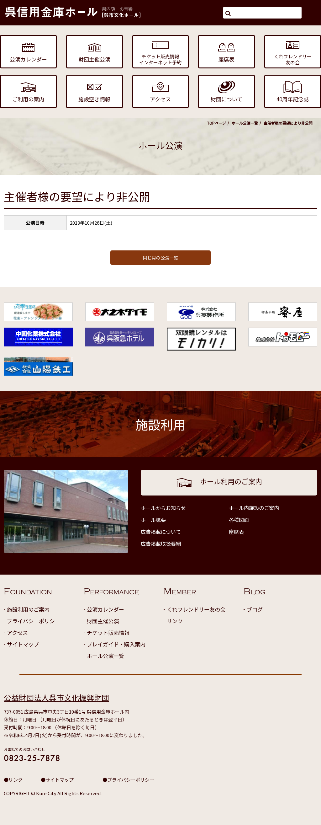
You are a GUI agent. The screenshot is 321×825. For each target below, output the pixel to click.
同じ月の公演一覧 (160, 257)
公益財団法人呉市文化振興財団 (56, 697)
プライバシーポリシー (33, 621)
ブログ (255, 609)
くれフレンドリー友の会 (196, 609)
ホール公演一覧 (245, 123)
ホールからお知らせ (163, 508)
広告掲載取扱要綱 (161, 543)
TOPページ (216, 123)
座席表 (236, 531)
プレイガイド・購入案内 (116, 644)
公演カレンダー (105, 609)
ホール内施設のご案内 (254, 508)
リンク (175, 621)
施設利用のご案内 (28, 609)
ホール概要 (153, 519)
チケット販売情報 (108, 632)
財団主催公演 (103, 621)
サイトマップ (23, 644)
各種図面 (239, 519)
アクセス (17, 632)
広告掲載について (161, 531)
